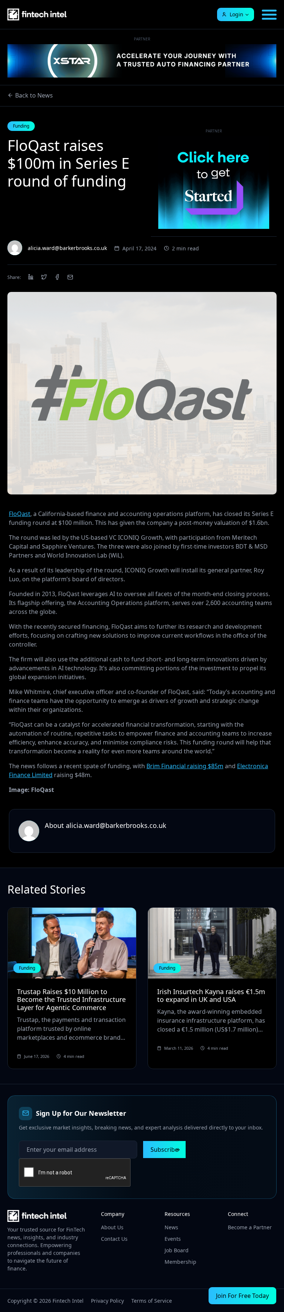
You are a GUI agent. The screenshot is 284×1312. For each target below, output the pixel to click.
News (171, 1227)
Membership (180, 1261)
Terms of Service (151, 1300)
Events (173, 1238)
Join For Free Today (242, 1296)
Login (236, 14)
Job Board (177, 1250)
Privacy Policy (107, 1300)
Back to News (34, 95)
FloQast (19, 514)
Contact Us (114, 1238)
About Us (112, 1227)
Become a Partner (250, 1227)
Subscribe (164, 1149)
